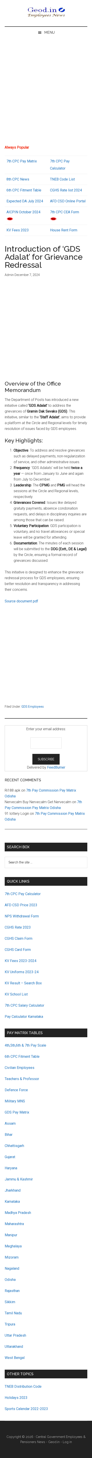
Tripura (10, 1324)
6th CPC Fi (14, 190)
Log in (67, 1442)
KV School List (16, 994)
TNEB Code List (62, 179)
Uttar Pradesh (15, 1335)
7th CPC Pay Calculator (23, 894)
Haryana (11, 1168)
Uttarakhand (14, 1346)
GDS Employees (32, 706)
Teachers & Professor (22, 1079)
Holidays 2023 (16, 1398)
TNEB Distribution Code (23, 1386)
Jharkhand (13, 1190)
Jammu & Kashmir (19, 1179)
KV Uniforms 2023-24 (22, 972)
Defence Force (16, 1090)
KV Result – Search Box (23, 983)
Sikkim (10, 1302)
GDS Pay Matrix (17, 1112)
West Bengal (15, 1358)
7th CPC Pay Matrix (21, 161)
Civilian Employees (19, 1068)
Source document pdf (21, 601)
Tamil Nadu (13, 1313)
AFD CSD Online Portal (68, 201)
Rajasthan (12, 1291)
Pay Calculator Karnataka (24, 1016)
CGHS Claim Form (18, 938)
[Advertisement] (46, 93)
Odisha (10, 1280)
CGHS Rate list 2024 (66, 190)
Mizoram (12, 1257)
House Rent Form (63, 230)
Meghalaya (13, 1246)
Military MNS (15, 1101)
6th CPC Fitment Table (22, 1056)
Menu (49, 32)
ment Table (32, 190)
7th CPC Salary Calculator (24, 1005)
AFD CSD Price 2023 (21, 905)
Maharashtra (14, 1224)
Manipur (11, 1235)
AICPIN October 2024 (23, 212)
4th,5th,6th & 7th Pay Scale (25, 1045)
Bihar (9, 1134)
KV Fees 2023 (17, 230)
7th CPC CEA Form (64, 212)
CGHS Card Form (18, 950)
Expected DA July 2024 (24, 201)
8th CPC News (17, 179)
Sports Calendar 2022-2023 (26, 1409)
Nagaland (12, 1268)
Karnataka (12, 1201)
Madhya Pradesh (18, 1213)
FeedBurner (56, 767)
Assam (10, 1123)
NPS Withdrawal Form (22, 916)
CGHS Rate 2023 (18, 927)
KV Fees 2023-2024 (20, 961)
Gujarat (10, 1157)
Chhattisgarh (14, 1146)
